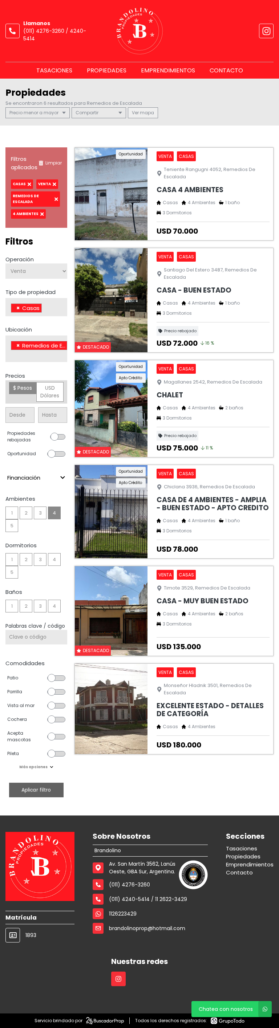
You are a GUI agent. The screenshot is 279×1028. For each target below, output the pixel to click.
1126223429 (123, 913)
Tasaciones (54, 70)
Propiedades (106, 70)
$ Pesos (22, 388)
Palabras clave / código (35, 626)
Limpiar (53, 163)
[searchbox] (46, 309)
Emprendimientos (168, 70)
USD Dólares (49, 391)
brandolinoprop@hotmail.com (147, 928)
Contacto (226, 70)
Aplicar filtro (36, 789)
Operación (19, 259)
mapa (146, 113)
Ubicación (18, 329)
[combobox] (36, 307)
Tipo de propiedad (30, 292)
